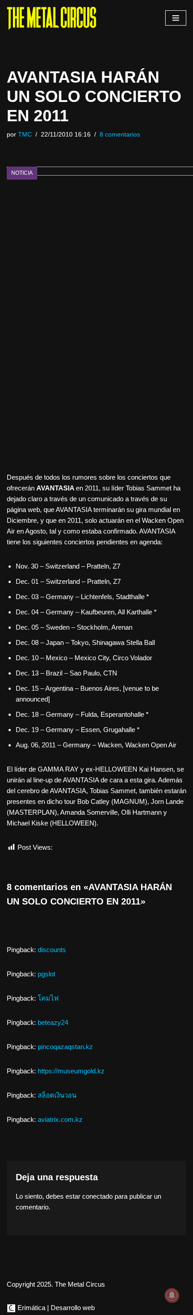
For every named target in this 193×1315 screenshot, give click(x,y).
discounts (52, 949)
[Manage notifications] (172, 1295)
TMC (25, 134)
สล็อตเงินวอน (57, 1095)
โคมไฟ (48, 998)
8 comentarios (120, 134)
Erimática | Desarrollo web (55, 1307)
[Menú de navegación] (175, 18)
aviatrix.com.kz (60, 1119)
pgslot (46, 974)
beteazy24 (53, 1022)
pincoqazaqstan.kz (65, 1046)
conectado (97, 1196)
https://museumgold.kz (71, 1071)
